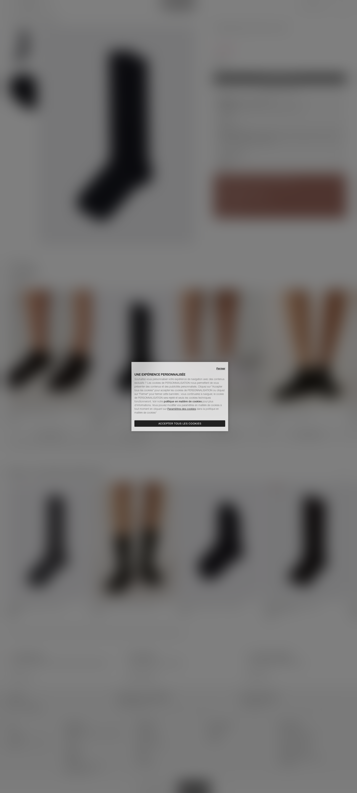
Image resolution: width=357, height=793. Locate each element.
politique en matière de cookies (183, 401)
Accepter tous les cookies (179, 423)
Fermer (220, 368)
